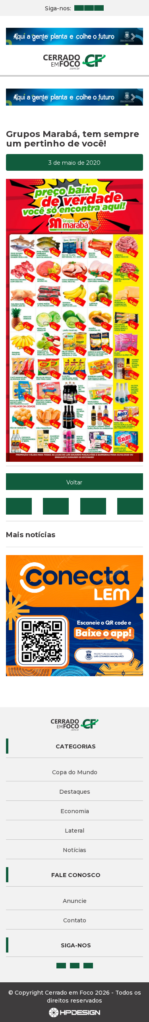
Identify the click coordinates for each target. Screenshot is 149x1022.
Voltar (74, 482)
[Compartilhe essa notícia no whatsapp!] (130, 506)
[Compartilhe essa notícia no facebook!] (19, 506)
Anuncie (75, 900)
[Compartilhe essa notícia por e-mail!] (93, 506)
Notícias (74, 850)
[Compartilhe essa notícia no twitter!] (56, 506)
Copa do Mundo (74, 772)
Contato (74, 920)
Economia (74, 811)
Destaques (74, 791)
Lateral (74, 830)
